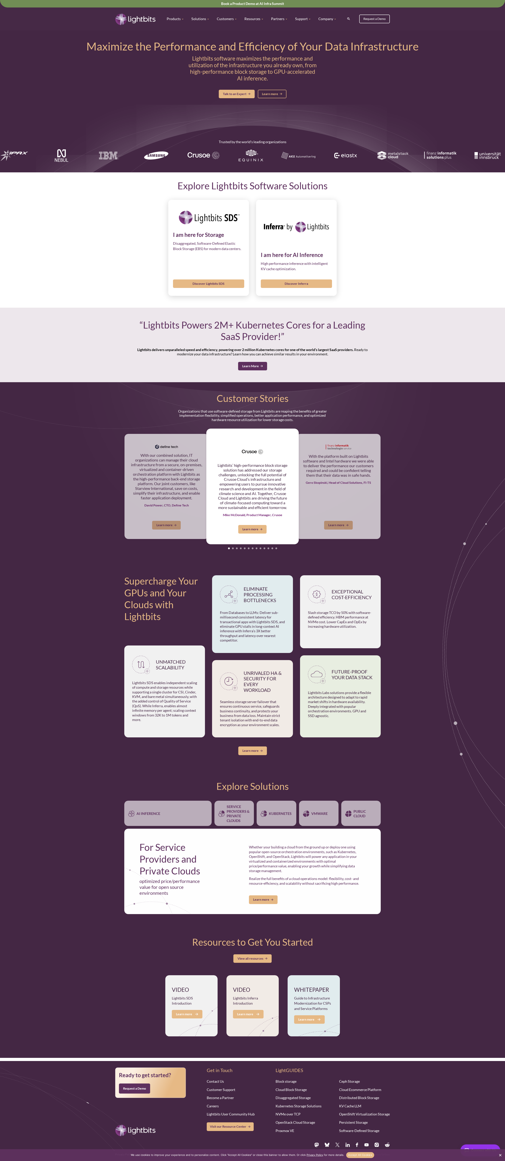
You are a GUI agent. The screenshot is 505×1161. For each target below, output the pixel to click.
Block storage (286, 1072)
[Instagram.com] (377, 1135)
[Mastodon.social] (316, 1135)
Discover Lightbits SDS (208, 283)
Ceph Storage (349, 1072)
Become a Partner (220, 1088)
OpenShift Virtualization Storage (364, 1105)
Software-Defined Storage (359, 1121)
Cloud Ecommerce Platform (360, 1080)
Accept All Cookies (360, 1154)
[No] (500, 1155)
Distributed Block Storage (359, 1088)
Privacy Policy (124, 1145)
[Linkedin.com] (347, 1135)
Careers (213, 1097)
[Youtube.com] (366, 1135)
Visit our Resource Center (228, 1117)
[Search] (348, 18)
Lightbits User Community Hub (231, 1105)
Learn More (250, 366)
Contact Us (215, 1072)
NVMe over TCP (288, 1105)
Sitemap (144, 1145)
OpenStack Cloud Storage (295, 1113)
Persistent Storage (353, 1113)
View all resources (250, 949)
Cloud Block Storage (291, 1080)
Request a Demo (374, 19)
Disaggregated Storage (293, 1088)
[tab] (229, 548)
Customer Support (221, 1080)
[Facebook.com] (357, 1135)
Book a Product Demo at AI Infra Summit (252, 4)
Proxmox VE (285, 1121)
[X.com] (337, 1135)
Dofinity (385, 1145)
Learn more (270, 94)
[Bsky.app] (327, 1135)
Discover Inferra (296, 283)
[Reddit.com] (387, 1135)
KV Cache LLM (350, 1097)
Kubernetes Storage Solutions (299, 1097)
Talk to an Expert (234, 94)
